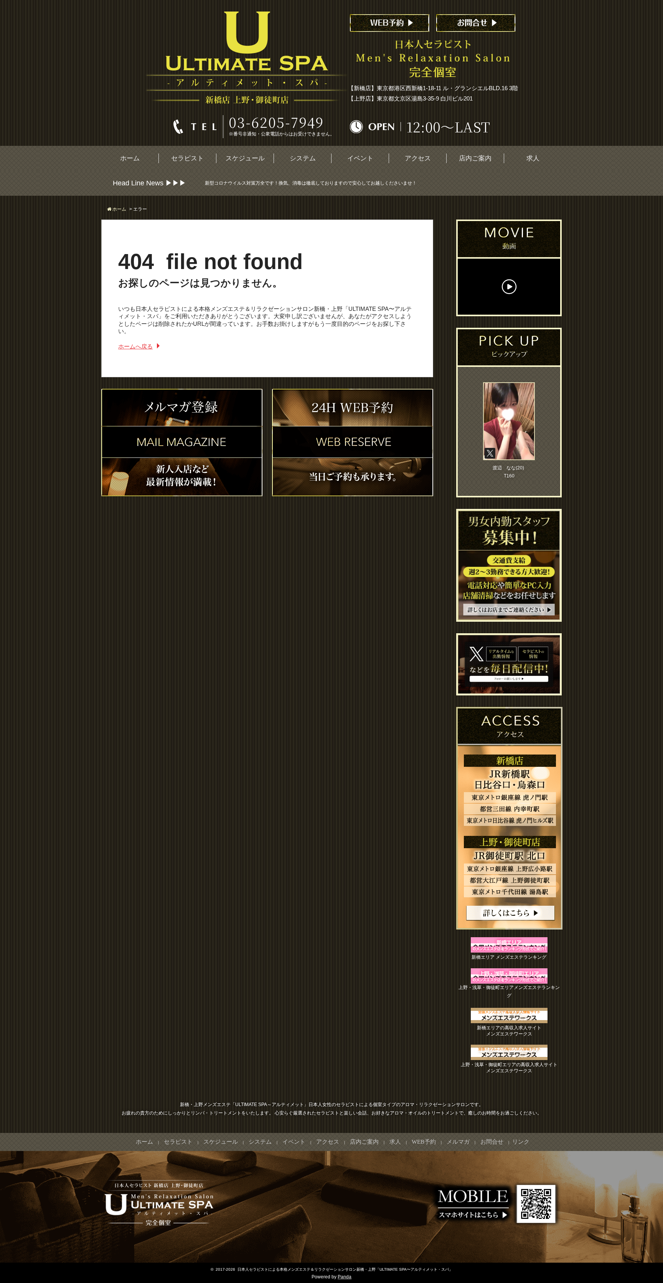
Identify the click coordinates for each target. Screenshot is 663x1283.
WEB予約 (424, 1142)
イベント (360, 158)
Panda (344, 1277)
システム (303, 158)
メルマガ (458, 1142)
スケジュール (245, 158)
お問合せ (491, 1142)
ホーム (130, 158)
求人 (532, 158)
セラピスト (187, 158)
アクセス (418, 158)
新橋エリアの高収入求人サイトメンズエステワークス (509, 1031)
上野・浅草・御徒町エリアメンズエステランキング (509, 991)
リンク (520, 1142)
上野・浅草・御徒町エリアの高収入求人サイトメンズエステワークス (509, 1067)
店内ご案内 (475, 158)
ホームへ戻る (135, 346)
